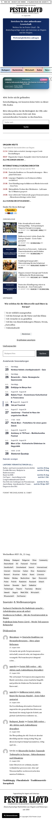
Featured (24, 564)
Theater (19, 589)
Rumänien (22, 582)
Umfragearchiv (9, 346)
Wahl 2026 (24, 592)
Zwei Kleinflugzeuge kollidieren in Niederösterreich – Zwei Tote (28, 184)
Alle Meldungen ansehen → (14, 160)
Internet (7, 571)
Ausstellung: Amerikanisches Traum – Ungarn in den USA (17, 485)
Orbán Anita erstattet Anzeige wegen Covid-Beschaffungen (25, 152)
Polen (6, 582)
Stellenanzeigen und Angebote (38, 2)
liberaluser (14, 637)
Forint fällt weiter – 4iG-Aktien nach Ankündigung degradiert (27, 725)
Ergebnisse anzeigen (26, 339)
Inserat (31, 567)
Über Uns (7, 2)
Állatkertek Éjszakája (20, 453)
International (35, 243)
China (34, 560)
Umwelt (41, 230)
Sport (24, 585)
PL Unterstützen (11, 815)
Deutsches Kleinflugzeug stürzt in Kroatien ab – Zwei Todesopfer (31, 285)
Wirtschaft (29, 70)
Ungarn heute (10, 144)
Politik (13, 582)
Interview (16, 571)
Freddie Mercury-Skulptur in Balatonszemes (14, 471)
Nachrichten (17, 70)
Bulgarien (25, 560)
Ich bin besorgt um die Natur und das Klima (26, 315)
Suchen (43, 353)
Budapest (6, 70)
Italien (25, 571)
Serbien (7, 585)
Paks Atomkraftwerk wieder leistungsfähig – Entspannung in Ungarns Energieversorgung (31, 225)
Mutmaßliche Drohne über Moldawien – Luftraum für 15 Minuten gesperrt (28, 190)
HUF (17, 554)
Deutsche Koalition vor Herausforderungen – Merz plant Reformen (28, 173)
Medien (6, 578)
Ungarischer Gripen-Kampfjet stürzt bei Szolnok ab (28, 157)
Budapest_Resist (16, 721)
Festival (33, 564)
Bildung (42, 265)
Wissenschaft (9, 596)
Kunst (32, 574)
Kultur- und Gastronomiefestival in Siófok (19, 468)
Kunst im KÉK (8, 475)
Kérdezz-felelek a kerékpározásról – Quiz (28, 369)
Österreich (22, 255)
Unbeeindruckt (13, 327)
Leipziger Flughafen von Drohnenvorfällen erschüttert (25, 179)
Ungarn (20, 232)
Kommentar (41, 571)
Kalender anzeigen (10, 459)
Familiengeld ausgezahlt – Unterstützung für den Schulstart (31, 262)
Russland (32, 582)
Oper (34, 578)
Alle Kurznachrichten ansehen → (17, 201)
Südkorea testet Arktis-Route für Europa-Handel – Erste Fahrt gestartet (31, 238)
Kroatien (33, 289)
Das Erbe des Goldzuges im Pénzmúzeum (18, 482)
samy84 (12, 666)
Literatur (40, 574)
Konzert (7, 574)
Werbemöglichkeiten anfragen (26, 38)
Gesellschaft (35, 265)
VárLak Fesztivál (18, 405)
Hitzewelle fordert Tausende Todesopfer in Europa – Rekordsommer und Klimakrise (27, 754)
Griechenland (21, 567)
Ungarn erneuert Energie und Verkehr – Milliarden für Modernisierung (33, 274)
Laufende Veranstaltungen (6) (17, 465)
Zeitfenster (21, 596)
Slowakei (15, 585)
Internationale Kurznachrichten (21, 165)
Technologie (8, 589)
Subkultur (32, 585)
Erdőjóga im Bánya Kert (21, 387)
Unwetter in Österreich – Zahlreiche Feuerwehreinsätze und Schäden (32, 250)
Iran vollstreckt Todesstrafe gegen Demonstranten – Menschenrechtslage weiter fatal (29, 196)
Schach (41, 582)
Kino (32, 571)
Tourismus (29, 589)
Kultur (39, 70)
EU (39, 277)
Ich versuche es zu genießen (19, 318)
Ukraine (38, 589)
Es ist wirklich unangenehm (18, 312)
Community (43, 560)
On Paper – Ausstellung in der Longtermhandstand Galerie (14, 478)
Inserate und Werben (18, 2)
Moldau (15, 578)
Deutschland (8, 564)
